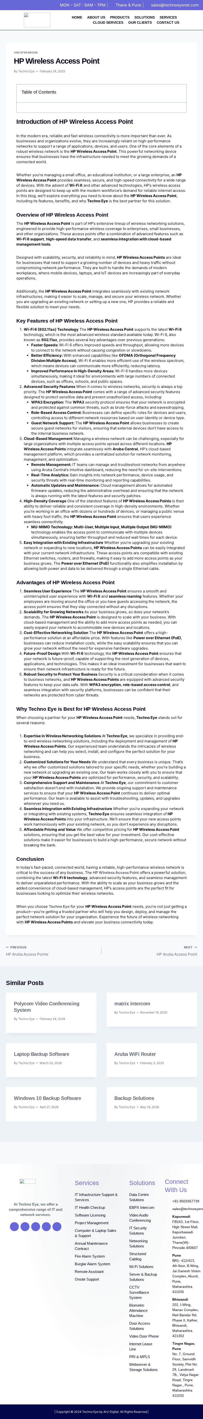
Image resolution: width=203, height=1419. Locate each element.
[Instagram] (46, 1226)
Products (119, 17)
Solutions (144, 17)
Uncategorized (26, 52)
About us (96, 17)
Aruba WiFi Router (135, 1054)
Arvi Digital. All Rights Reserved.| (126, 1412)
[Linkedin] (56, 1226)
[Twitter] (25, 1226)
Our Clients (140, 23)
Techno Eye (26, 71)
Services (168, 17)
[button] (179, 93)
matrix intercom (132, 1003)
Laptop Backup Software (41, 1054)
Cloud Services (108, 23)
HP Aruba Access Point (177, 951)
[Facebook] (14, 1226)
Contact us (168, 23)
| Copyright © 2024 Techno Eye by (78, 1412)
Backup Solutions (134, 1098)
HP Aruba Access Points (27, 951)
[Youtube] (35, 1226)
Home (77, 17)
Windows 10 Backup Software (47, 1098)
